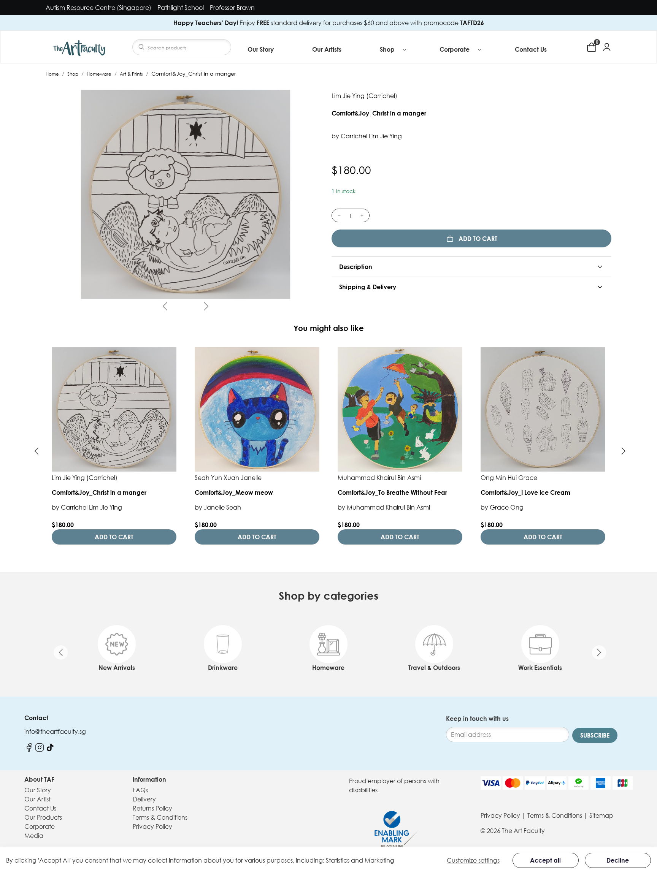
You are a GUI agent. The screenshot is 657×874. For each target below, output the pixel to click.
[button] (393, 49)
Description (355, 267)
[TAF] (80, 46)
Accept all (545, 860)
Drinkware (223, 667)
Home (52, 74)
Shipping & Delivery (367, 287)
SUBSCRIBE (594, 735)
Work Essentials (540, 667)
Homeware (99, 74)
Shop (72, 74)
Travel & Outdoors (434, 667)
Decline (617, 860)
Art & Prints (131, 74)
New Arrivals (116, 667)
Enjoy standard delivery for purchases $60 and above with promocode (328, 23)
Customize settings (473, 860)
